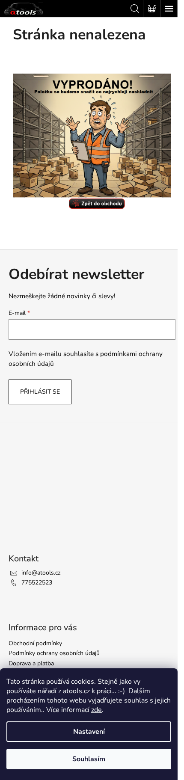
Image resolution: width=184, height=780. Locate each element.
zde (96, 710)
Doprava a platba (31, 663)
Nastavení (89, 731)
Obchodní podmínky (35, 643)
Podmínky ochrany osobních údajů (54, 653)
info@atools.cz (40, 573)
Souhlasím (88, 759)
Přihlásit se (40, 392)
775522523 (36, 582)
